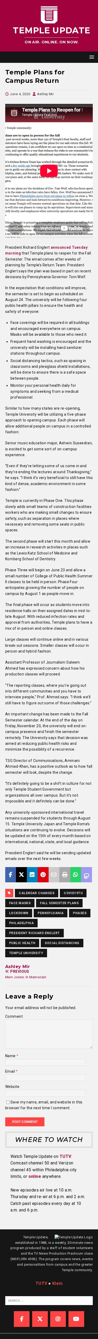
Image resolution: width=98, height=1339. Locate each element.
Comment (14, 1016)
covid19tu (73, 893)
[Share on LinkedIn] (32, 874)
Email (10, 1071)
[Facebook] (22, 1319)
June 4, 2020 (20, 94)
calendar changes (36, 893)
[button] (91, 57)
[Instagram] (58, 1319)
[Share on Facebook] (10, 874)
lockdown (18, 913)
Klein (57, 1283)
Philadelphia (21, 923)
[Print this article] (64, 874)
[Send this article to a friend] (54, 874)
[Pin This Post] (43, 874)
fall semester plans (59, 903)
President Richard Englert (34, 933)
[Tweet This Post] (21, 874)
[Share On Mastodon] (86, 874)
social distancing (62, 943)
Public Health (22, 943)
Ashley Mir (45, 94)
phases (80, 913)
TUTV (65, 1156)
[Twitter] (40, 1319)
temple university (26, 953)
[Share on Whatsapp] (75, 874)
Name (10, 1056)
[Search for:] (51, 1300)
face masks (20, 903)
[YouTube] (76, 1319)
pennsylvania (51, 913)
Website (12, 1087)
